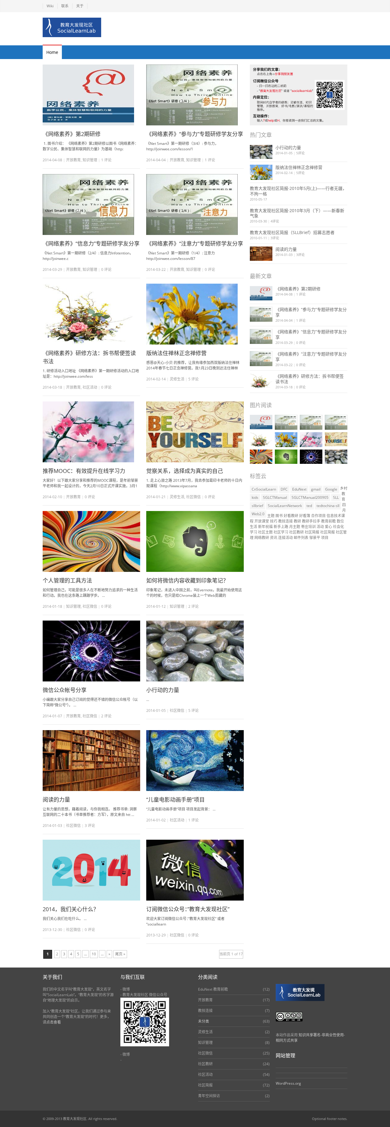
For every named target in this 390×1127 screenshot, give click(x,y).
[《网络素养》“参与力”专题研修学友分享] (195, 95)
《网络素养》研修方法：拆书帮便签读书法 (309, 378)
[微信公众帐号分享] (91, 651)
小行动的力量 (162, 690)
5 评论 (193, 379)
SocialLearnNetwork (285, 505)
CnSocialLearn (264, 489)
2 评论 (193, 606)
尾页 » (120, 954)
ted (309, 505)
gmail (316, 489)
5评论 (300, 153)
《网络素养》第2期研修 (72, 134)
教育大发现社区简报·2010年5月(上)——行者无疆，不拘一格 (298, 191)
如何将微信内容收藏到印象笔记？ (187, 580)
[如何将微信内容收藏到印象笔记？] (195, 541)
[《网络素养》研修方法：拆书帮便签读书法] (91, 314)
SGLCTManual (275, 497)
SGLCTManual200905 (310, 497)
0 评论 (301, 342)
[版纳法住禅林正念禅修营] (195, 314)
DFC (284, 489)
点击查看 (53, 1022)
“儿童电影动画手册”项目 (175, 799)
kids (255, 497)
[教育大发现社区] (72, 27)
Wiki (50, 6)
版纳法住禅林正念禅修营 (176, 353)
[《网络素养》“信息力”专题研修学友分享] (91, 204)
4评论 (275, 221)
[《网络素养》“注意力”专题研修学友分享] (195, 204)
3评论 (275, 238)
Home (52, 52)
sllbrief (257, 505)
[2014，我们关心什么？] (91, 870)
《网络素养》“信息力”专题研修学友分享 (91, 243)
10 (94, 954)
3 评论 (90, 825)
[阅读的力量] (91, 760)
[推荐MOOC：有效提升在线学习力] (91, 431)
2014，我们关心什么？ (71, 909)
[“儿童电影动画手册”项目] (195, 760)
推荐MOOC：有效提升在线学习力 (84, 470)
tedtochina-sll (328, 505)
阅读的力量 (56, 799)
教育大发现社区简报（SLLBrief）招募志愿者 (292, 232)
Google (331, 489)
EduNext (299, 489)
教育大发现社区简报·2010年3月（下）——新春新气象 (297, 213)
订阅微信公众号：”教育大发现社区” (187, 909)
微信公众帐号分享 (65, 690)
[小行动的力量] (195, 651)
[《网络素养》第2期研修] (91, 95)
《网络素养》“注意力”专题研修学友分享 (194, 243)
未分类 (203, 1021)
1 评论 (106, 160)
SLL (336, 497)
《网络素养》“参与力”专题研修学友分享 (194, 134)
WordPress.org (288, 1083)
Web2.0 (258, 513)
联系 (65, 6)
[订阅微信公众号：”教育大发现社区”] (195, 870)
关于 (79, 6)
